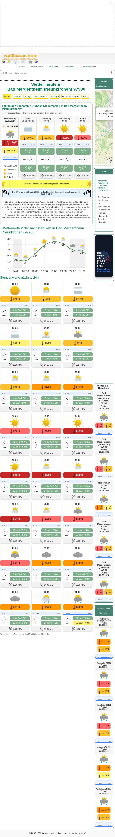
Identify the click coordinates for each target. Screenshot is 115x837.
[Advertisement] (57, 25)
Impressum (88, 66)
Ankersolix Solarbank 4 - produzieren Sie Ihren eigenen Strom (104, 185)
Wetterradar (69, 66)
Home (22, 66)
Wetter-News (37, 66)
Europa (52, 66)
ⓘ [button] (109, 161)
